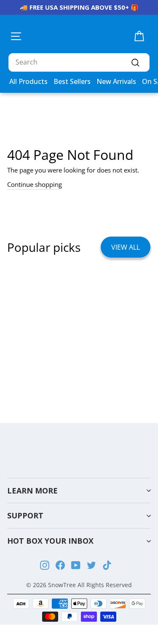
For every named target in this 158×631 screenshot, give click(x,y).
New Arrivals (116, 81)
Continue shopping (34, 184)
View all (125, 247)
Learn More (32, 490)
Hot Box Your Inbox (50, 541)
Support (25, 515)
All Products (28, 81)
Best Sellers (72, 81)
